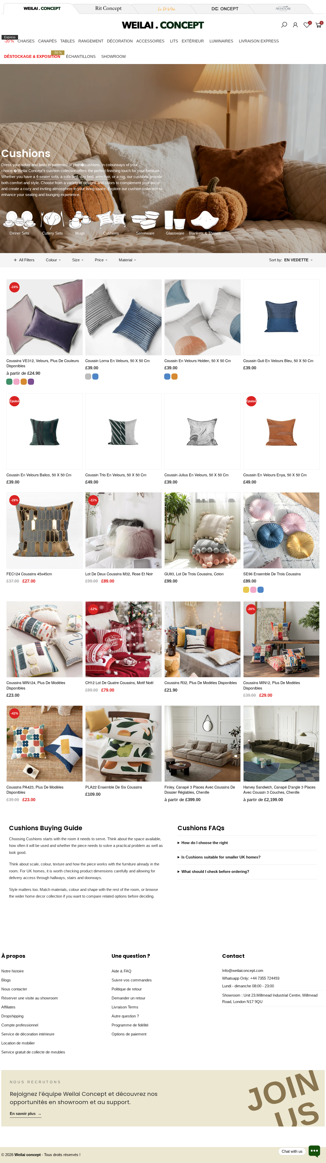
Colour (51, 260)
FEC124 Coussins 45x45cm (29, 573)
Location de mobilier (18, 1043)
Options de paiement (129, 1034)
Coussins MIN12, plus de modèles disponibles (271, 685)
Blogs (6, 980)
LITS (174, 41)
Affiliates (8, 1007)
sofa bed (70, 177)
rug (122, 177)
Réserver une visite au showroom (29, 998)
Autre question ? (125, 1016)
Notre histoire (12, 971)
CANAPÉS (47, 41)
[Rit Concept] (105, 9)
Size (76, 260)
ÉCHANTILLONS (81, 56)
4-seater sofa (47, 177)
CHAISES (26, 41)
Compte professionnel (19, 1025)
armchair (102, 177)
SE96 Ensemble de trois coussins (272, 573)
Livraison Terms (125, 1007)
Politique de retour (127, 989)
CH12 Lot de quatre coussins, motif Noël (119, 682)
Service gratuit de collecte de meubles (33, 1052)
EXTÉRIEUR (193, 41)
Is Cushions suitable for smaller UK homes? (221, 857)
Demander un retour (128, 998)
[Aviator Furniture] (280, 9)
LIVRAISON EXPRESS (259, 41)
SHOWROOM (113, 56)
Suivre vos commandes (132, 980)
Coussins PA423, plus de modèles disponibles (34, 789)
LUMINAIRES (221, 41)
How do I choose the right (204, 843)
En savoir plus (25, 1114)
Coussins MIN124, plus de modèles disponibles (35, 685)
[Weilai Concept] (42, 8)
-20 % (9, 39)
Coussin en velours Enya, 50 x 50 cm (275, 474)
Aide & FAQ (121, 971)
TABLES (67, 41)
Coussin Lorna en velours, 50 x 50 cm (117, 360)
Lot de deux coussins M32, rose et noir (119, 573)
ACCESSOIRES (150, 41)
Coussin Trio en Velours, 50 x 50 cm (115, 474)
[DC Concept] (221, 9)
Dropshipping (12, 1016)
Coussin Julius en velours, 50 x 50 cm (196, 474)
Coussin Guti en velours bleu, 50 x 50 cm (278, 360)
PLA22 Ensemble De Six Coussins (113, 787)
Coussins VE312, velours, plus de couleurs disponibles (42, 363)
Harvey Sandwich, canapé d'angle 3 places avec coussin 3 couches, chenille (279, 789)
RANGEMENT (90, 41)
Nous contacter (14, 989)
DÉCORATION (120, 41)
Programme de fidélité (130, 1025)
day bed (86, 177)
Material (125, 260)
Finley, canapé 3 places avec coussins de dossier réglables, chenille (199, 789)
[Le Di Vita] (163, 9)
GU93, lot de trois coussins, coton (194, 573)
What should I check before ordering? (215, 872)
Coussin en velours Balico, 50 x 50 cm (38, 474)
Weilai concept (28, 1155)
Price (99, 260)
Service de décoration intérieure (27, 1034)
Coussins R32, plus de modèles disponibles (200, 682)
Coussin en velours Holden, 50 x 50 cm (197, 360)
